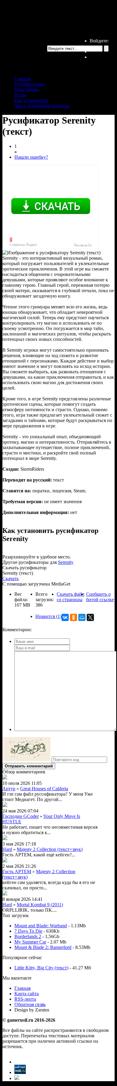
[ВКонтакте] (65, 617)
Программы (26, 89)
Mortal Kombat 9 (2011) (40, 904)
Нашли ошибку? (31, 157)
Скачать (10, 578)
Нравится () (48, 616)
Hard (7, 849)
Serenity (66, 562)
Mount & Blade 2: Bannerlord (42, 947)
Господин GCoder (20, 816)
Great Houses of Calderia (44, 788)
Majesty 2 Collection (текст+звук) (49, 849)
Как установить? (31, 100)
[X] (90, 617)
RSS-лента (25, 999)
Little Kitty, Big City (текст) (41, 967)
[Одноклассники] (73, 617)
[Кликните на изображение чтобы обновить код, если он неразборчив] (26, 759)
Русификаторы (29, 84)
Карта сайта (26, 993)
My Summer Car (30, 941)
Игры (20, 94)
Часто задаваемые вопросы (42, 105)
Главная (22, 78)
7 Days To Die (28, 931)
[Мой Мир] (82, 617)
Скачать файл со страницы (70, 597)
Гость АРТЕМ (16, 871)
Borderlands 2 (27, 936)
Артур (8, 788)
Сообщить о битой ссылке (100, 597)
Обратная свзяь (30, 1004)
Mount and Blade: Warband (40, 925)
